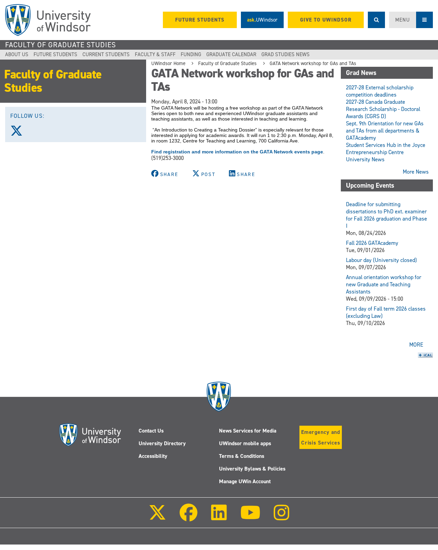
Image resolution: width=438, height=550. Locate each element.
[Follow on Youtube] (250, 517)
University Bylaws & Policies (252, 468)
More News (416, 171)
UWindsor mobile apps (245, 443)
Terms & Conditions (241, 456)
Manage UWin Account (245, 481)
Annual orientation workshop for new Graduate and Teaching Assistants (383, 284)
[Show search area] (376, 20)
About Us (16, 54)
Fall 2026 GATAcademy (372, 243)
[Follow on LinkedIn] (219, 517)
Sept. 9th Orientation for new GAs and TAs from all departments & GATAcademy (385, 130)
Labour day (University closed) (381, 260)
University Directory (162, 443)
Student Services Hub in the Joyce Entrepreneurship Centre (385, 148)
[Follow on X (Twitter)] (157, 517)
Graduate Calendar (231, 54)
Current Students (106, 54)
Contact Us (151, 430)
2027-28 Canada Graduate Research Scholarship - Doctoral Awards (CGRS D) (383, 109)
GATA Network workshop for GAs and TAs (313, 63)
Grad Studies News (285, 54)
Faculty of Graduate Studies (60, 45)
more (416, 344)
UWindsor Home (168, 63)
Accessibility (153, 456)
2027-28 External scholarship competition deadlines (379, 91)
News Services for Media (247, 430)
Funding (191, 54)
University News (365, 159)
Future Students (55, 54)
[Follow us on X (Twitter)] (19, 133)
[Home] (48, 20)
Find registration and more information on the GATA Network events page (237, 151)
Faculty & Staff (155, 54)
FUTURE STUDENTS (199, 19)
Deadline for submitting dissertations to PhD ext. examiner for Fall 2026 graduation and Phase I (386, 215)
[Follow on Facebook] (188, 517)
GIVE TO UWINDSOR (325, 19)
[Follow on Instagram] (282, 517)
